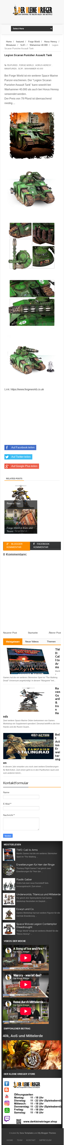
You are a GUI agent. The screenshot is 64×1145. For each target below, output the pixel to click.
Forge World (26, 65)
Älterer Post (55, 632)
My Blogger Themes (47, 1133)
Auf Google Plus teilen (24, 466)
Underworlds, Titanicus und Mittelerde (38, 894)
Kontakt (30, 1140)
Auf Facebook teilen (23, 447)
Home (10, 1140)
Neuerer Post (10, 632)
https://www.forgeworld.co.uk (27, 389)
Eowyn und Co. (25, 909)
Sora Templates (27, 1133)
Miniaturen (10, 69)
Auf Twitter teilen (21, 456)
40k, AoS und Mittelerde (23, 1036)
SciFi (20, 69)
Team (19, 1140)
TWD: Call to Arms (27, 849)
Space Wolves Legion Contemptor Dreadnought (36, 926)
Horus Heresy (43, 65)
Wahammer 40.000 (33, 69)
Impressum (45, 1140)
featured (12, 65)
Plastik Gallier (24, 879)
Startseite (33, 632)
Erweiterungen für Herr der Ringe (35, 864)
